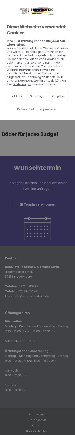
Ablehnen (16, 96)
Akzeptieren (58, 96)
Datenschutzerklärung (33, 81)
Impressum (48, 109)
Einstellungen (37, 96)
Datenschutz (26, 109)
